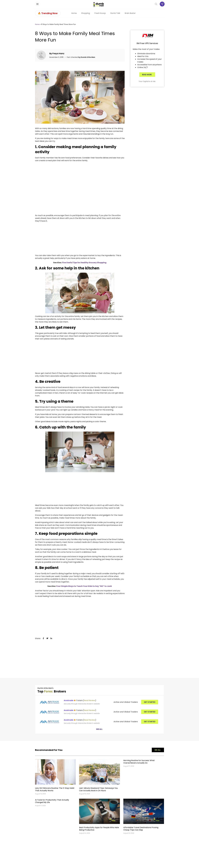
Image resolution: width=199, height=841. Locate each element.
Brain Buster (130, 13)
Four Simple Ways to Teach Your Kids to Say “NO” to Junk (84, 586)
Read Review (89, 700)
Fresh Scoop (100, 13)
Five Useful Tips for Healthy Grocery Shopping (84, 262)
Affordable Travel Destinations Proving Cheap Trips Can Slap (140, 828)
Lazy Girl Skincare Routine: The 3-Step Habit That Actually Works (54, 789)
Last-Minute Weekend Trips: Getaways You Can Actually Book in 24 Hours (98, 789)
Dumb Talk (115, 13)
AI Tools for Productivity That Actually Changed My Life (52, 801)
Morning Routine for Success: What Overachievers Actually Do (139, 761)
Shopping (85, 13)
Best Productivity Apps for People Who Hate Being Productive (99, 828)
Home (74, 13)
